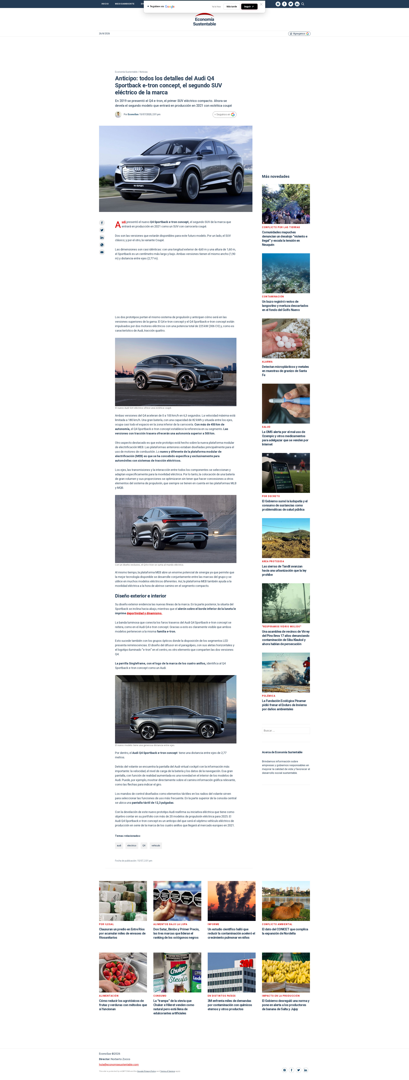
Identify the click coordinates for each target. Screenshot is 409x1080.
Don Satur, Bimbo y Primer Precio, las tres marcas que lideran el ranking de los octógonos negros (176, 933)
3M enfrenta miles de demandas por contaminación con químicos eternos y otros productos (230, 1005)
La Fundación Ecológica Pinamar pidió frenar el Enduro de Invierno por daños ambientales (284, 705)
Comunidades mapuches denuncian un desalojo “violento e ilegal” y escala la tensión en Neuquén (284, 238)
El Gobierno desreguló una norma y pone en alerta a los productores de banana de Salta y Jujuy (285, 1005)
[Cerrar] (261, 4)
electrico (131, 845)
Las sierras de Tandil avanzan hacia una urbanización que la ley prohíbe (284, 570)
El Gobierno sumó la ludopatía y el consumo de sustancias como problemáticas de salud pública (285, 505)
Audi (124, 222)
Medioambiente (125, 3)
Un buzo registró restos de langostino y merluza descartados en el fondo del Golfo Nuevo (285, 305)
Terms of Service (167, 1071)
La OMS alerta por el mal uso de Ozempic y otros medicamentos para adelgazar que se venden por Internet (285, 438)
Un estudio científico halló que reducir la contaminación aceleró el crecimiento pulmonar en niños (231, 933)
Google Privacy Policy (146, 1071)
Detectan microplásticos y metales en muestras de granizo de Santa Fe (285, 370)
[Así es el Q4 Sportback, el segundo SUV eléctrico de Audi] (204, 19)
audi (119, 845)
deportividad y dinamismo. (144, 613)
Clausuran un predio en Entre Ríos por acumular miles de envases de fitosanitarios (122, 933)
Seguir (249, 6)
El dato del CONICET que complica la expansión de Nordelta (285, 931)
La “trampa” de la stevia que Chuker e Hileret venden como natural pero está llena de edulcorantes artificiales (173, 1007)
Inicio (105, 3)
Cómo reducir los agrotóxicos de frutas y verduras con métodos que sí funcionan (123, 1005)
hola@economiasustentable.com (119, 1065)
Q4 (144, 845)
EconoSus (133, 114)
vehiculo (156, 845)
